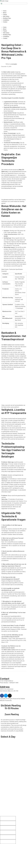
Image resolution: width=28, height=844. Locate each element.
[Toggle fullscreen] (8, 823)
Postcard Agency (16, 700)
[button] (14, 25)
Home (4, 11)
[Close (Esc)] (8, 832)
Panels (5, 14)
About (4, 12)
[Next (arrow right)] (8, 841)
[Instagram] (10, 696)
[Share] (8, 827)
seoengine (14, 64)
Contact (5, 22)
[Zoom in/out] (8, 818)
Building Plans (7, 18)
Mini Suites (6, 16)
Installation (6, 20)
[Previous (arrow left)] (8, 837)
